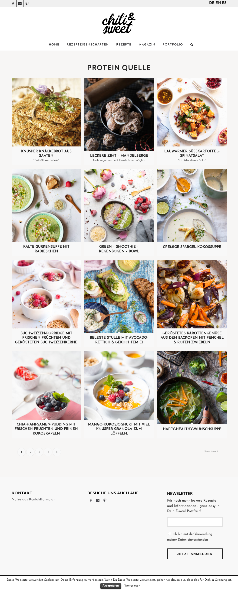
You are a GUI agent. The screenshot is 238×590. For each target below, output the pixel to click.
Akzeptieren (110, 585)
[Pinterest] (26, 3)
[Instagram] (20, 3)
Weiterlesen (132, 585)
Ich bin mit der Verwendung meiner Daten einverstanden (189, 537)
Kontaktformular (42, 499)
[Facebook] (13, 3)
